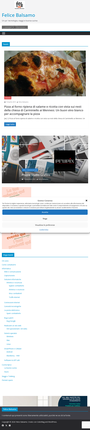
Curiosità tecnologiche (12, 306)
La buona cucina (10, 368)
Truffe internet (14, 297)
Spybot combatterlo (16, 286)
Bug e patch (8, 318)
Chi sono (5, 261)
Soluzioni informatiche (12, 279)
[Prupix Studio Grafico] (45, 137)
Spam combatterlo (14, 313)
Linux (9, 344)
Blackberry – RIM (13, 356)
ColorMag (41, 422)
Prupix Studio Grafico (19, 175)
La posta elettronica (11, 310)
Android (9, 352)
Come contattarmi (9, 265)
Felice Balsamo (18, 15)
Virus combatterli (15, 293)
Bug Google (11, 321)
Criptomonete (9, 275)
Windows (10, 336)
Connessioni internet (12, 302)
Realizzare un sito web (12, 325)
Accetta (45, 212)
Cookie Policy (43, 229)
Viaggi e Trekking (8, 376)
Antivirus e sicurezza (14, 282)
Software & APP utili (12, 360)
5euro (6, 372)
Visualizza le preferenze (45, 225)
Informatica (6, 268)
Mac (8, 340)
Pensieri (7, 98)
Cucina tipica (6, 365)
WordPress (52, 422)
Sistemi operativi (10, 333)
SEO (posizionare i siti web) (17, 329)
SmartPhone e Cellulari (12, 349)
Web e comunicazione (13, 170)
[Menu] (3, 33)
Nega (45, 218)
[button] (86, 200)
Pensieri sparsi (7, 380)
